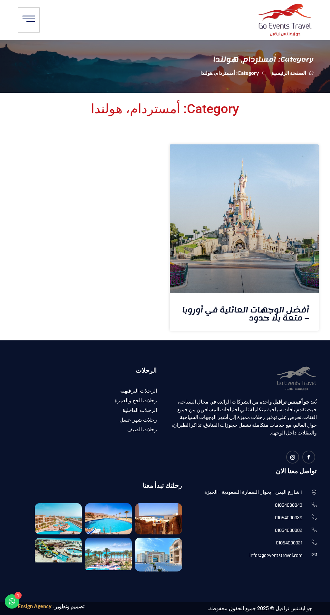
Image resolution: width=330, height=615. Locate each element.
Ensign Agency (35, 606)
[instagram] (292, 457)
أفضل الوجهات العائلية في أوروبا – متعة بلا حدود (245, 314)
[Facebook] (308, 457)
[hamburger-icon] (29, 20)
